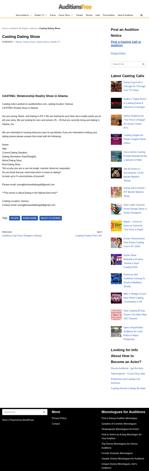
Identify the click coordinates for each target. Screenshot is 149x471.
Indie (97, 15)
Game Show (64, 15)
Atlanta (34, 28)
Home (5, 28)
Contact (56, 424)
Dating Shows (43, 42)
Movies (89, 15)
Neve (5, 420)
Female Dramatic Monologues (117, 453)
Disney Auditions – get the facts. (127, 368)
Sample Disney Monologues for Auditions (123, 458)
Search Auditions (125, 15)
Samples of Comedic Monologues (119, 424)
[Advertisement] (52, 72)
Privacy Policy (118, 53)
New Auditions (22, 15)
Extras (53, 15)
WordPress (28, 420)
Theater (79, 15)
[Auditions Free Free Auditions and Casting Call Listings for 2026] (75, 6)
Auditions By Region (19, 28)
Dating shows (29, 42)
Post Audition (109, 15)
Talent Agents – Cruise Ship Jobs (128, 373)
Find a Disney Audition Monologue (119, 418)
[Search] (141, 15)
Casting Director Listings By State (128, 388)
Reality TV (39, 15)
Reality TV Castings (50, 218)
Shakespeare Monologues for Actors (120, 429)
